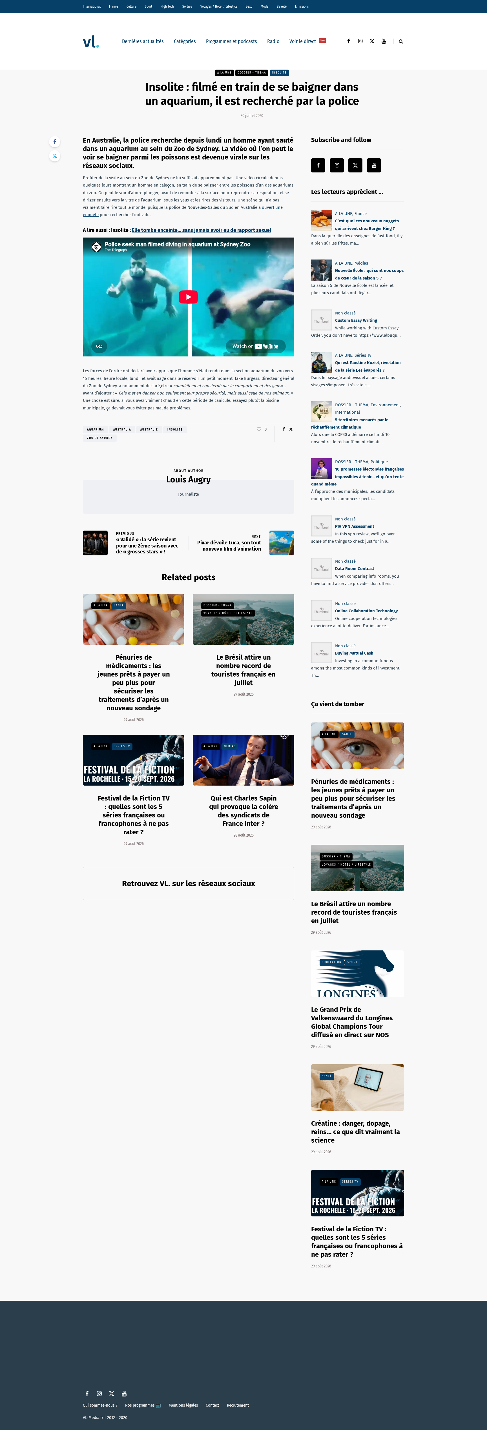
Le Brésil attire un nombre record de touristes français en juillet (354, 912)
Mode (264, 6)
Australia (122, 429)
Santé (119, 605)
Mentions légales (183, 1405)
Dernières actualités (143, 41)
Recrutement (238, 1405)
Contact (212, 1405)
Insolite (279, 72)
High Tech (167, 6)
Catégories (185, 41)
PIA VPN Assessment (354, 526)
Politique (379, 461)
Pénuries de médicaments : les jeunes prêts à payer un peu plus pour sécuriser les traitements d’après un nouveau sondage (134, 682)
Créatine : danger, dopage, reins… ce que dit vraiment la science (355, 1131)
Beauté (282, 6)
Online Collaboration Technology (366, 610)
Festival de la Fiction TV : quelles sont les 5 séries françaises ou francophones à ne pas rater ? (134, 815)
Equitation (332, 962)
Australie (149, 429)
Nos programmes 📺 (143, 1405)
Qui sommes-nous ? (100, 1405)
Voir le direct (307, 41)
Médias (230, 746)
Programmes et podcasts (231, 41)
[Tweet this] (54, 155)
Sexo (249, 6)
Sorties (187, 6)
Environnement (385, 404)
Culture (131, 6)
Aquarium (95, 429)
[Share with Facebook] (54, 141)
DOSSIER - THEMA (252, 72)
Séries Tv (122, 746)
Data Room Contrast (354, 568)
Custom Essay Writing (356, 320)
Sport (148, 6)
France (113, 6)
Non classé (345, 313)
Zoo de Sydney (99, 438)
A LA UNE (224, 72)
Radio (273, 41)
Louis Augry (188, 480)
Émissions (302, 6)
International (92, 6)
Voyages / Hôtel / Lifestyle (218, 6)
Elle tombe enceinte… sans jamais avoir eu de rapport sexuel (201, 230)
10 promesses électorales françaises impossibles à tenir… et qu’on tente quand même (357, 477)
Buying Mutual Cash (354, 653)
